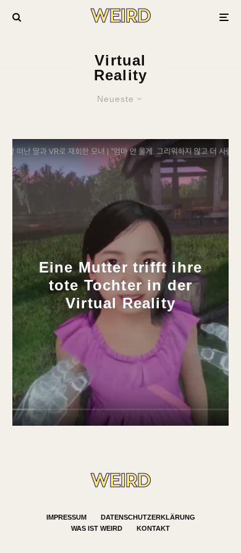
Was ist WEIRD (96, 528)
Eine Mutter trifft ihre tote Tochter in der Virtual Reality (121, 285)
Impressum (66, 517)
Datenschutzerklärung (148, 517)
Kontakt (153, 528)
